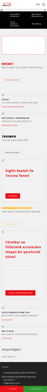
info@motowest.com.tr (11, 383)
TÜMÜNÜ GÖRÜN (12, 80)
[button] (44, 10)
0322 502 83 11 (9, 380)
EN (39, 4)
